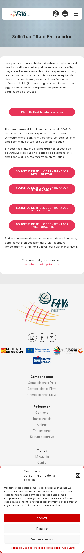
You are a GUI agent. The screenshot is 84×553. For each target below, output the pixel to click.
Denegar (42, 528)
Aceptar (42, 518)
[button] (78, 476)
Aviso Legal (68, 547)
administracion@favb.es (42, 264)
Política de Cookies (21, 547)
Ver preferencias (42, 539)
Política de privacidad (47, 547)
